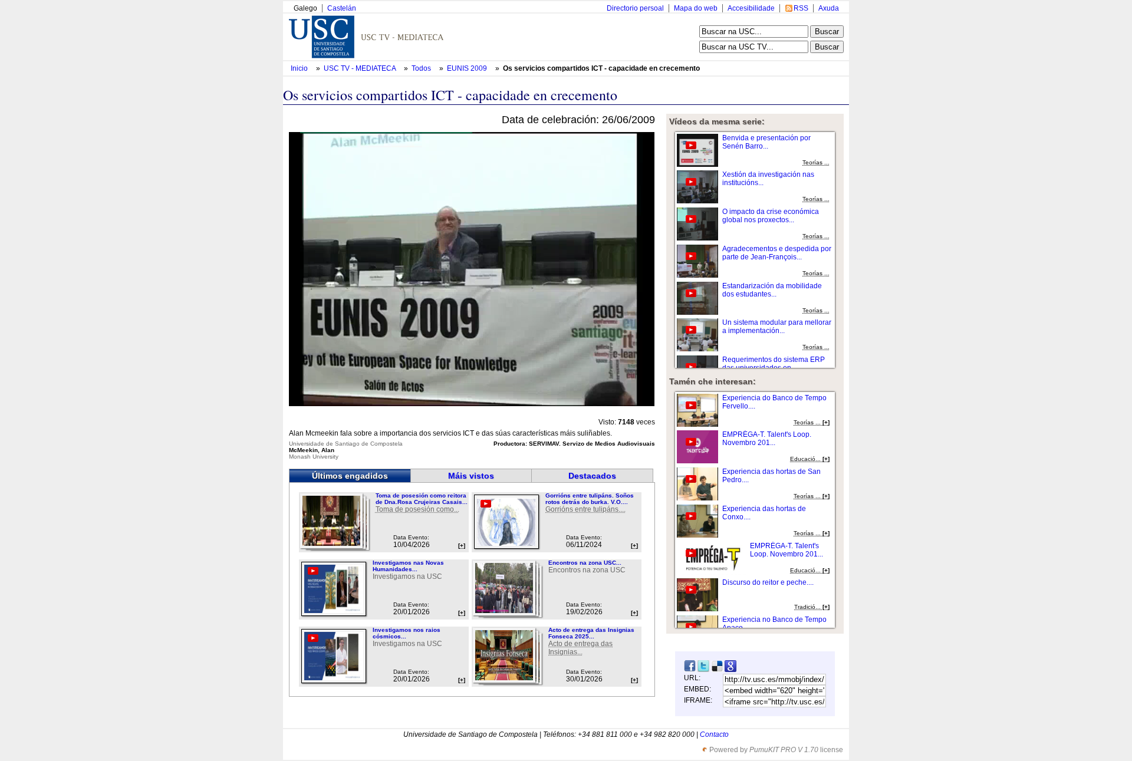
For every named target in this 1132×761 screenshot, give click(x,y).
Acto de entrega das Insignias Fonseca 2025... (591, 633)
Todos (422, 68)
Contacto (714, 734)
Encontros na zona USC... (584, 562)
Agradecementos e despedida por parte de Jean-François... (776, 253)
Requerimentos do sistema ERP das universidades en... (773, 363)
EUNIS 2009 (468, 68)
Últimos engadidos (350, 475)
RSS (801, 8)
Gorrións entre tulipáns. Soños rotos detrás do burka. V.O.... (589, 498)
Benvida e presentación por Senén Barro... (766, 142)
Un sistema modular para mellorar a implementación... (776, 326)
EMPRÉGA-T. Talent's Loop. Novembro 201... (766, 438)
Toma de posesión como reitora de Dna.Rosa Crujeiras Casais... (422, 498)
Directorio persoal (635, 8)
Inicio (300, 68)
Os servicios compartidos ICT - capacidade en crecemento (601, 68)
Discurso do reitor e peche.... (768, 582)
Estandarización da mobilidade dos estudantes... (772, 290)
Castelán (341, 8)
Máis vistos (471, 475)
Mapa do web (696, 8)
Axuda (828, 8)
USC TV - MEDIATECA (360, 68)
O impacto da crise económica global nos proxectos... (770, 215)
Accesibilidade (751, 8)
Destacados (592, 475)
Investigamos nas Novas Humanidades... (408, 565)
